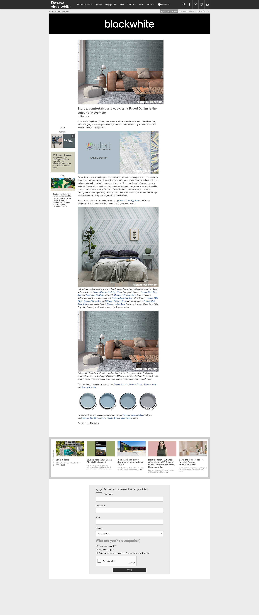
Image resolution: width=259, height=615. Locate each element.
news (122, 4)
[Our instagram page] (201, 4)
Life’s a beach (62, 459)
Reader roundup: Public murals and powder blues (63, 195)
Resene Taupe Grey (93, 301)
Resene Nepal (150, 384)
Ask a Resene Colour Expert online (116, 417)
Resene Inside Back (95, 295)
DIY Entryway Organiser (62, 155)
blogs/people (110, 4)
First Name (108, 494)
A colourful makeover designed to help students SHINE (130, 462)
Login (198, 11)
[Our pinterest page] (195, 4)
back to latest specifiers (59, 11)
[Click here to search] (184, 4)
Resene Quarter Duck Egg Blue (107, 292)
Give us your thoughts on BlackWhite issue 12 (99, 461)
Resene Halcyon (121, 384)
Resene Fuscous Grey (116, 301)
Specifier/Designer (106, 550)
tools (141, 4)
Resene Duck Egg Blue (128, 200)
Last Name (100, 505)
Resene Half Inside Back (125, 295)
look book (165, 4)
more (65, 206)
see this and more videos (62, 166)
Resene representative (133, 415)
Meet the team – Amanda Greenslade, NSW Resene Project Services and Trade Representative (161, 463)
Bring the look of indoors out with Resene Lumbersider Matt (191, 462)
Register (206, 11)
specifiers (132, 4)
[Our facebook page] (190, 4)
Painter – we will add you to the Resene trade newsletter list (124, 553)
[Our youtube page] (207, 4)
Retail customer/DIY (107, 546)
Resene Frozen (136, 384)
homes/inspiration (84, 4)
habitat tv (151, 4)
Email (98, 516)
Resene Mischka (88, 387)
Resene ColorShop (90, 417)
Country (99, 528)
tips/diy (99, 4)
